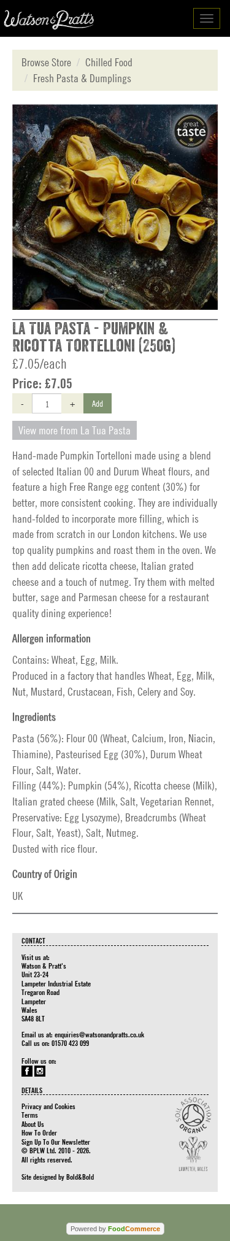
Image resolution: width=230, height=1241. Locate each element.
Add (97, 403)
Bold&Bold (80, 1176)
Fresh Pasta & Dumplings (82, 78)
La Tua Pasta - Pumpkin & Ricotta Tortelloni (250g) (93, 337)
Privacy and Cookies (48, 1106)
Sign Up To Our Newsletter (55, 1142)
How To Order (39, 1132)
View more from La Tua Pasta (74, 430)
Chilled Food (108, 62)
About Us (32, 1124)
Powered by (115, 1228)
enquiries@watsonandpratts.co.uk (99, 1034)
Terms (29, 1115)
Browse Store (46, 62)
